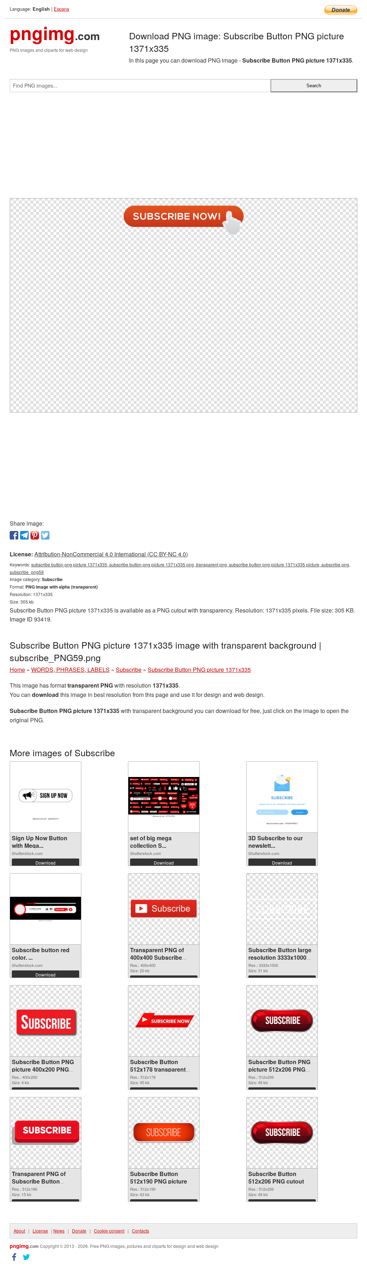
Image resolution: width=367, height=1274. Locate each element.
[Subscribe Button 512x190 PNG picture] (163, 1133)
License (40, 1231)
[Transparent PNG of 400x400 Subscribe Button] (163, 909)
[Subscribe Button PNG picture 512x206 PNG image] (282, 1021)
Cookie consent (109, 1231)
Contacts (140, 1231)
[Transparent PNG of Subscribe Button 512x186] (45, 1133)
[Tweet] (45, 535)
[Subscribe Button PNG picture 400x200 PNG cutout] (45, 1021)
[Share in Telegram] (24, 535)
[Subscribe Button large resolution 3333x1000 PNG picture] (282, 909)
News (59, 1231)
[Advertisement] (183, 148)
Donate (79, 1231)
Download (45, 863)
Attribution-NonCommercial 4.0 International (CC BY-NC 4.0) (111, 554)
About (19, 1231)
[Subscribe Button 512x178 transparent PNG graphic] (163, 1021)
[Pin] (34, 535)
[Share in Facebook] (14, 535)
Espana (61, 8)
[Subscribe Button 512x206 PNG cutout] (282, 1133)
